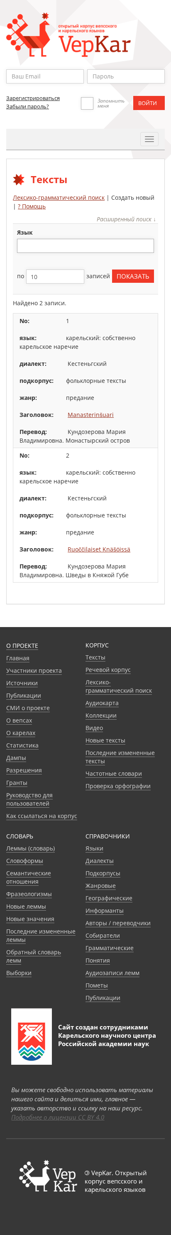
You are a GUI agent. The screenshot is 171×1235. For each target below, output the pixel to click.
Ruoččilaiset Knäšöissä (99, 549)
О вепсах (19, 720)
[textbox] (24, 245)
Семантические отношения (28, 877)
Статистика (22, 745)
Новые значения (30, 919)
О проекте (22, 645)
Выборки (19, 973)
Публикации (23, 695)
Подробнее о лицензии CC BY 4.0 (57, 1117)
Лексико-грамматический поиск (59, 197)
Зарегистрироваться (33, 98)
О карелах (20, 733)
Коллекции (101, 715)
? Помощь (32, 206)
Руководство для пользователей (29, 799)
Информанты (105, 910)
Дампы (16, 758)
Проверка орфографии (118, 786)
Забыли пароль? (27, 106)
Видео (94, 728)
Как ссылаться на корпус (41, 816)
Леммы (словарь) (30, 848)
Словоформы (24, 861)
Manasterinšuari (91, 415)
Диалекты (100, 861)
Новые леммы (26, 906)
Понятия (98, 960)
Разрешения (24, 770)
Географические (109, 898)
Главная (17, 658)
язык (25, 232)
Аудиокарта (102, 703)
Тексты (95, 657)
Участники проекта (34, 670)
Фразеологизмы (29, 894)
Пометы (97, 985)
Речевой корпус (108, 670)
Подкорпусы (103, 873)
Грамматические (110, 948)
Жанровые (101, 885)
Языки (94, 848)
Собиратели (103, 935)
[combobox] (85, 246)
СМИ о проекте (28, 708)
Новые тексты (105, 740)
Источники (22, 683)
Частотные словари (114, 773)
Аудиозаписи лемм (112, 973)
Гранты (16, 783)
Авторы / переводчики (118, 923)
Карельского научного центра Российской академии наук (107, 1039)
